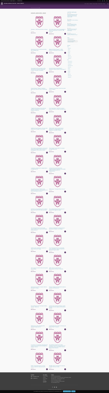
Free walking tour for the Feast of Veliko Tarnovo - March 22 (39, 306)
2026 (68, 46)
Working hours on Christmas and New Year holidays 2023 (39, 50)
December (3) (70, 61)
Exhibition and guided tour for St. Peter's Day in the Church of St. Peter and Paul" (39, 209)
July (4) (69, 49)
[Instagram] (54, 387)
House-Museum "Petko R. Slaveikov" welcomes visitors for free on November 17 (39, 89)
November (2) (70, 62)
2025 (68, 59)
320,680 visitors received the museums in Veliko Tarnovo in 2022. (57, 366)
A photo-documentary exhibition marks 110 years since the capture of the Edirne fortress (57, 306)
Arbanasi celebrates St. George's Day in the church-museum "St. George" (57, 228)
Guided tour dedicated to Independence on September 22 (39, 169)
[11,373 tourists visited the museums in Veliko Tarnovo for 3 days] (39, 240)
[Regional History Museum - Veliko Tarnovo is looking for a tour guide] (57, 42)
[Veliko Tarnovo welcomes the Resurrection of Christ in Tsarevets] (57, 260)
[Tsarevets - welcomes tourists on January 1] (39, 22)
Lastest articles (71, 12)
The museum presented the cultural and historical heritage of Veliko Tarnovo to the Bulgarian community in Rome (39, 149)
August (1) (69, 48)
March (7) (69, 55)
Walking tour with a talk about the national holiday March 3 (38, 326)
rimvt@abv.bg (35, 378)
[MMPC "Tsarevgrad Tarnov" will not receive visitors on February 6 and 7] (39, 358)
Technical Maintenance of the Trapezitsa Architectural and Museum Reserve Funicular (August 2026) (72, 15)
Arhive (68, 45)
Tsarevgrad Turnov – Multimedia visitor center (58, 378)
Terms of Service (67, 391)
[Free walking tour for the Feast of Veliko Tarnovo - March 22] (39, 298)
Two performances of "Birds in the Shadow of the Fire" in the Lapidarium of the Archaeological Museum (39, 190)
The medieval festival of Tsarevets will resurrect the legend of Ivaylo (56, 209)
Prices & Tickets (100, 3)
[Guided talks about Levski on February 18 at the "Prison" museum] (57, 318)
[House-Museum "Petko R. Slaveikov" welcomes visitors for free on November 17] (39, 81)
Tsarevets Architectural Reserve (55, 376)
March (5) (69, 74)
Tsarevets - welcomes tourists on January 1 (39, 30)
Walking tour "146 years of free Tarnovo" (57, 189)
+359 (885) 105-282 (36, 376)
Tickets (52, 374)
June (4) (69, 51)
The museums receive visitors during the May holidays (39, 268)
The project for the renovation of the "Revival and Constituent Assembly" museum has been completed (38, 69)
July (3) (69, 68)
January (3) (69, 77)
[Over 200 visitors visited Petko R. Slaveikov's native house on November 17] (57, 61)
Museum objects (95, 3)
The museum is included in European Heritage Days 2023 (57, 149)
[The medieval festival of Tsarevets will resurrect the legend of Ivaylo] (57, 201)
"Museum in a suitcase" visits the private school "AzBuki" (57, 89)
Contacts (104, 3)
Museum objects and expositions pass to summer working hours (57, 287)
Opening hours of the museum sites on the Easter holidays (39, 287)
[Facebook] (52, 387)
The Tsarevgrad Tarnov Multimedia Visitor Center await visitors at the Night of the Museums (39, 228)
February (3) (69, 75)
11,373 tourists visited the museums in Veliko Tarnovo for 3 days (38, 248)
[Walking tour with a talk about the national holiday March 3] (39, 318)
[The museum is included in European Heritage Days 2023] (57, 140)
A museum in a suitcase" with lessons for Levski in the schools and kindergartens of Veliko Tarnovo (39, 345)
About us (88, 3)
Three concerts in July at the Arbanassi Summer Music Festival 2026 (72, 30)
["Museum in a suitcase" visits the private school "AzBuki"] (57, 81)
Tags (68, 37)
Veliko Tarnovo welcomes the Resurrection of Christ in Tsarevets (56, 268)
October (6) (69, 64)
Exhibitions (91, 3)
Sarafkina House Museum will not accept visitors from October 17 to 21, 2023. (39, 129)
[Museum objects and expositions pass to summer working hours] (57, 279)
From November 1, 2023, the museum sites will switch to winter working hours (57, 109)
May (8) (69, 71)
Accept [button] (73, 391)
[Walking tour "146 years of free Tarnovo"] (57, 181)
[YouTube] (56, 387)
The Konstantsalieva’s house (55, 382)
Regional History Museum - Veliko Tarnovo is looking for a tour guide (56, 50)
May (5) (69, 52)
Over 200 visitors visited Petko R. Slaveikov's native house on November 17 (57, 69)
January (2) (69, 58)
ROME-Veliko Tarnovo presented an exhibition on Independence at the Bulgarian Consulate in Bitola (56, 129)
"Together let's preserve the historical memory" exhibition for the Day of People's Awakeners (38, 109)
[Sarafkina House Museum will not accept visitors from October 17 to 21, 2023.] (39, 121)
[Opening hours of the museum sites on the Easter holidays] (39, 279)
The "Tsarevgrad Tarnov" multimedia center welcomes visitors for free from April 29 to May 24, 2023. (57, 248)
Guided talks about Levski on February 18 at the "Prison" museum (57, 326)
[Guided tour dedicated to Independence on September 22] (39, 160)
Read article (33, 92)
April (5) (69, 72)
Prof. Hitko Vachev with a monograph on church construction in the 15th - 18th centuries (57, 30)
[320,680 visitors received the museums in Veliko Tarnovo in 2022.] (57, 358)
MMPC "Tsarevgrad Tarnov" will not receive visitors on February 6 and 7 (38, 366)
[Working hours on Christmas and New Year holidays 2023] (39, 42)
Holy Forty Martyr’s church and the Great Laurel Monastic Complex (61, 377)
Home (85, 3)
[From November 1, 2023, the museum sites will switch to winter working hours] (57, 101)
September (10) (70, 65)
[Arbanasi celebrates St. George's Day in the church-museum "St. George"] (57, 220)
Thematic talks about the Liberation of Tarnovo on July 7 (72, 34)
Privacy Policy (45, 378)
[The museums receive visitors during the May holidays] (39, 260)
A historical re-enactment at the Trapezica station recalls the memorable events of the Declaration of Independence (57, 170)
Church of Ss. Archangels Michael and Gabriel (57, 381)
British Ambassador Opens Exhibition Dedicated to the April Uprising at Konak (72, 25)
